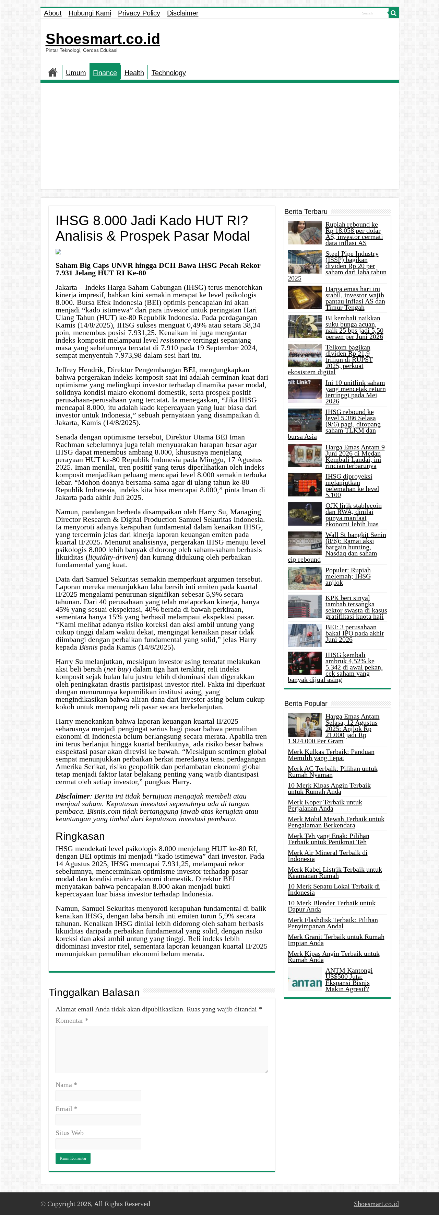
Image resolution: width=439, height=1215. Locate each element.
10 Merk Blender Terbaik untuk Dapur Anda (332, 906)
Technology (169, 73)
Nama (66, 1084)
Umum (76, 73)
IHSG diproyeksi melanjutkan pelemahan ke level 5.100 (352, 485)
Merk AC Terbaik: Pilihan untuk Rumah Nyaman (333, 771)
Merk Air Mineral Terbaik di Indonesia (328, 855)
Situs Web (70, 1132)
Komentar (72, 1020)
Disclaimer (183, 13)
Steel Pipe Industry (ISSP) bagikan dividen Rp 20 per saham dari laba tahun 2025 (337, 266)
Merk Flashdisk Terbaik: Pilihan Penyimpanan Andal (333, 923)
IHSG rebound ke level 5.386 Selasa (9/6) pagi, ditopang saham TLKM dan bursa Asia (334, 424)
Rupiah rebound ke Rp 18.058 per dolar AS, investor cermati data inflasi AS (354, 233)
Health (134, 73)
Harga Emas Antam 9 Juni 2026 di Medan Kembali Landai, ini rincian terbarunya (355, 456)
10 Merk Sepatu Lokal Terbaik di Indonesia (334, 889)
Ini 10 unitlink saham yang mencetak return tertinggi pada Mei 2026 (355, 392)
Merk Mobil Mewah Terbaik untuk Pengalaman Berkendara (336, 822)
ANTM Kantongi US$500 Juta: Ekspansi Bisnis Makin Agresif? (349, 979)
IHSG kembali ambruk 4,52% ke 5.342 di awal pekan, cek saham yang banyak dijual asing (335, 667)
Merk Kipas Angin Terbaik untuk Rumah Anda (334, 956)
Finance (105, 73)
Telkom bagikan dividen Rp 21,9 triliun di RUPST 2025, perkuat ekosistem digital (330, 359)
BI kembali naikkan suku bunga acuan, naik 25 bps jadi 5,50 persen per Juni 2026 (354, 327)
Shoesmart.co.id (103, 39)
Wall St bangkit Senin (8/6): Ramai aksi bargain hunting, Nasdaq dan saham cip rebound (337, 547)
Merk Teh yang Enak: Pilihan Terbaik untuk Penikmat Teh (328, 839)
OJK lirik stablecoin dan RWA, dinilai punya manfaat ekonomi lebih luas (353, 515)
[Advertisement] (219, 138)
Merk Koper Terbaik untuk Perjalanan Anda (325, 805)
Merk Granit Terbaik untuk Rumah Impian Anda (336, 940)
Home (53, 72)
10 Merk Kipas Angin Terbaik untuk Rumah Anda (329, 788)
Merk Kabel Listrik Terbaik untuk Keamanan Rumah (335, 872)
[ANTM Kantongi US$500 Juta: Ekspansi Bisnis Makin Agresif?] (305, 978)
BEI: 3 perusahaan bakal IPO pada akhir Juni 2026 (354, 633)
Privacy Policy (139, 13)
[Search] (394, 13)
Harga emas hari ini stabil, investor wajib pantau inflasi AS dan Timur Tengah (355, 298)
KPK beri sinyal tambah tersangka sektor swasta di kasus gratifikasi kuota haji (356, 607)
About (53, 13)
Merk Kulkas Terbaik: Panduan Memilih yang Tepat (331, 754)
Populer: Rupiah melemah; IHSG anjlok (348, 576)
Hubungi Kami (90, 13)
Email (67, 1108)
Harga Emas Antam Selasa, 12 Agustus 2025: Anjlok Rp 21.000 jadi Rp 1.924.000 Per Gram (334, 728)
